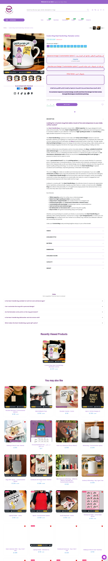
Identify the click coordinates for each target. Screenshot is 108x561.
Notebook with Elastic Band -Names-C (41, 480)
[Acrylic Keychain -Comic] (67, 501)
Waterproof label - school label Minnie (93, 515)
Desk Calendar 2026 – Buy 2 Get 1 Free (15, 549)
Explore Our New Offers (60, 2)
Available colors (52, 255)
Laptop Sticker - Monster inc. (41, 550)
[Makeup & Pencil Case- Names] (15, 431)
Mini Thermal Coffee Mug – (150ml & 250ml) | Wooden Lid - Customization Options (67, 480)
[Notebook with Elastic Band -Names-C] (41, 465)
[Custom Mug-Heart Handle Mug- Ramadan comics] (54, 351)
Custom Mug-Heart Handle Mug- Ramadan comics (54, 366)
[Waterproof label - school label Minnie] (93, 501)
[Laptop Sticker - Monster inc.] (41, 536)
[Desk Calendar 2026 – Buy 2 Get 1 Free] (15, 536)
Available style (51, 237)
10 (78, 46)
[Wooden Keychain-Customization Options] (15, 397)
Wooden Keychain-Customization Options (15, 411)
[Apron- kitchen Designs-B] (93, 397)
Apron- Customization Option (41, 515)
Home (5, 28)
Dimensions (50, 249)
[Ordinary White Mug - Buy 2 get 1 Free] (93, 465)
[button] (95, 10)
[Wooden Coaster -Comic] (67, 397)
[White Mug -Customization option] (93, 431)
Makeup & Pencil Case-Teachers (92, 550)
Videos (49, 231)
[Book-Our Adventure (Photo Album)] (67, 431)
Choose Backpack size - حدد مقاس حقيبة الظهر (41, 445)
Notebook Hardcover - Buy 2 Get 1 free (66, 549)
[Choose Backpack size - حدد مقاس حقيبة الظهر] (41, 431)
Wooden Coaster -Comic (67, 411)
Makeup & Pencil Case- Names (15, 445)
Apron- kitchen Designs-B (92, 411)
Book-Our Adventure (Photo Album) (67, 445)
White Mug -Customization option (92, 445)
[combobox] (58, 10)
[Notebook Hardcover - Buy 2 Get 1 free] (67, 536)
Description (50, 119)
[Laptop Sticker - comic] (15, 501)
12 (85, 46)
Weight (49, 268)
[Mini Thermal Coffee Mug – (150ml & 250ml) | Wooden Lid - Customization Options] (67, 465)
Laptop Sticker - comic (15, 515)
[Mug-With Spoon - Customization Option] (15, 465)
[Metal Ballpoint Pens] (41, 397)
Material (49, 243)
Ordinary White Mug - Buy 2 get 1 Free (92, 480)
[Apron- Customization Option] (41, 501)
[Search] (87, 9)
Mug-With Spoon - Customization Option (15, 480)
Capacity (49, 262)
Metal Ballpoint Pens (41, 411)
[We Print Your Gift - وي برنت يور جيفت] (9, 10)
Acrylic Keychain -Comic (67, 515)
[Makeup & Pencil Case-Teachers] (93, 536)
